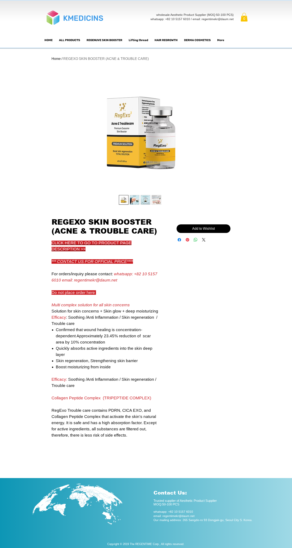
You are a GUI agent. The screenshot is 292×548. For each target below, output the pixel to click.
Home (56, 59)
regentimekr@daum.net (218, 19)
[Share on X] (203, 239)
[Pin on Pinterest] (187, 239)
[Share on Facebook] (179, 239)
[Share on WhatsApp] (195, 239)
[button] (244, 17)
